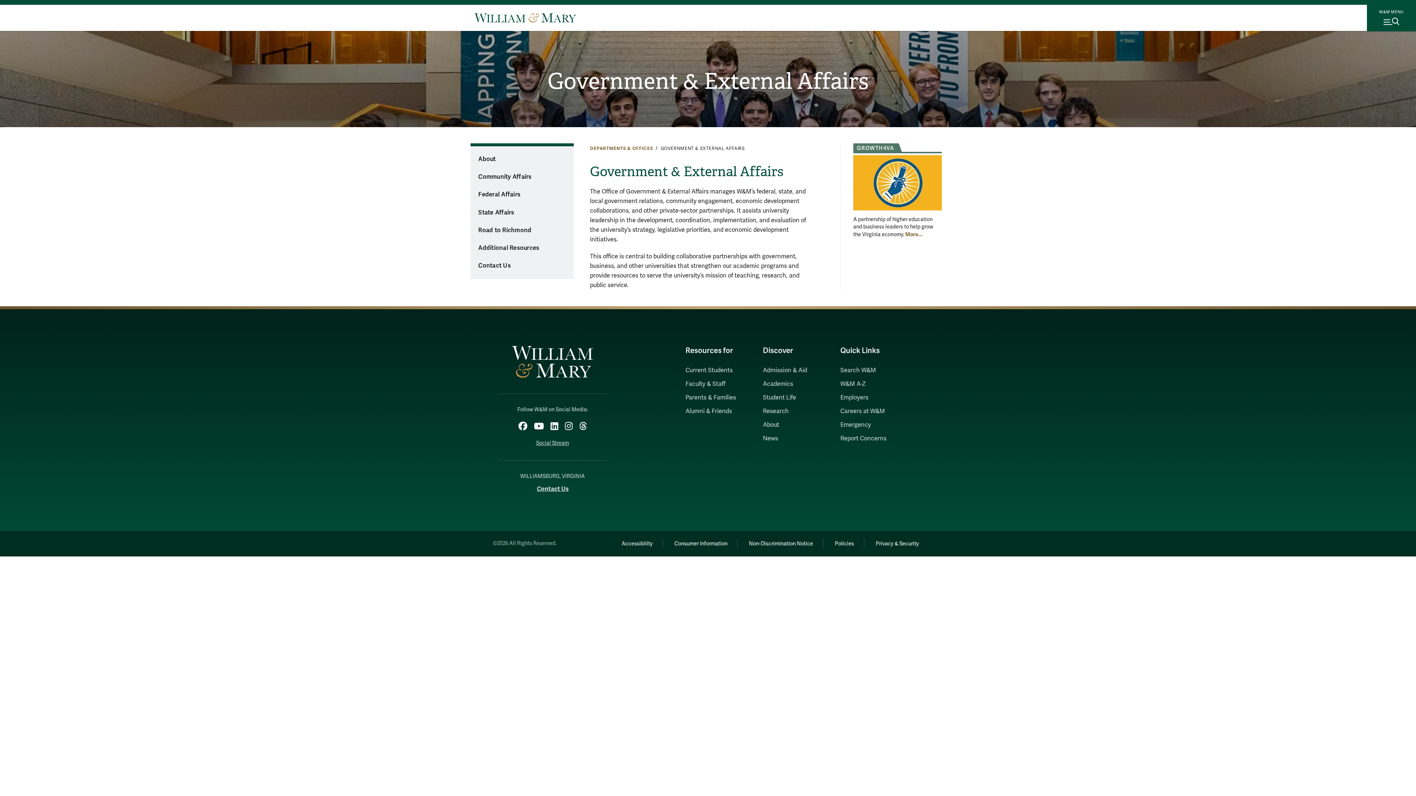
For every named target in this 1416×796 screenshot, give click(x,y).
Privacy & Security (897, 544)
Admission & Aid (785, 370)
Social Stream (552, 443)
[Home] (525, 17)
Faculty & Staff (705, 384)
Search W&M (858, 370)
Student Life (779, 397)
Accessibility (637, 544)
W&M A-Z (853, 384)
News (770, 438)
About (487, 159)
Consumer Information (701, 544)
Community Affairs (504, 177)
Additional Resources (508, 248)
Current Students (709, 370)
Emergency (855, 425)
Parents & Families (711, 397)
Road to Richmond (504, 230)
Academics (778, 384)
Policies (844, 544)
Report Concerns (863, 438)
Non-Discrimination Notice (781, 544)
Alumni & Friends (709, 411)
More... (914, 234)
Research (776, 411)
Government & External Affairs (708, 81)
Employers (854, 397)
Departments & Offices (621, 148)
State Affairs (496, 212)
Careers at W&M (862, 411)
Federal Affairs (499, 194)
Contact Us (494, 265)
